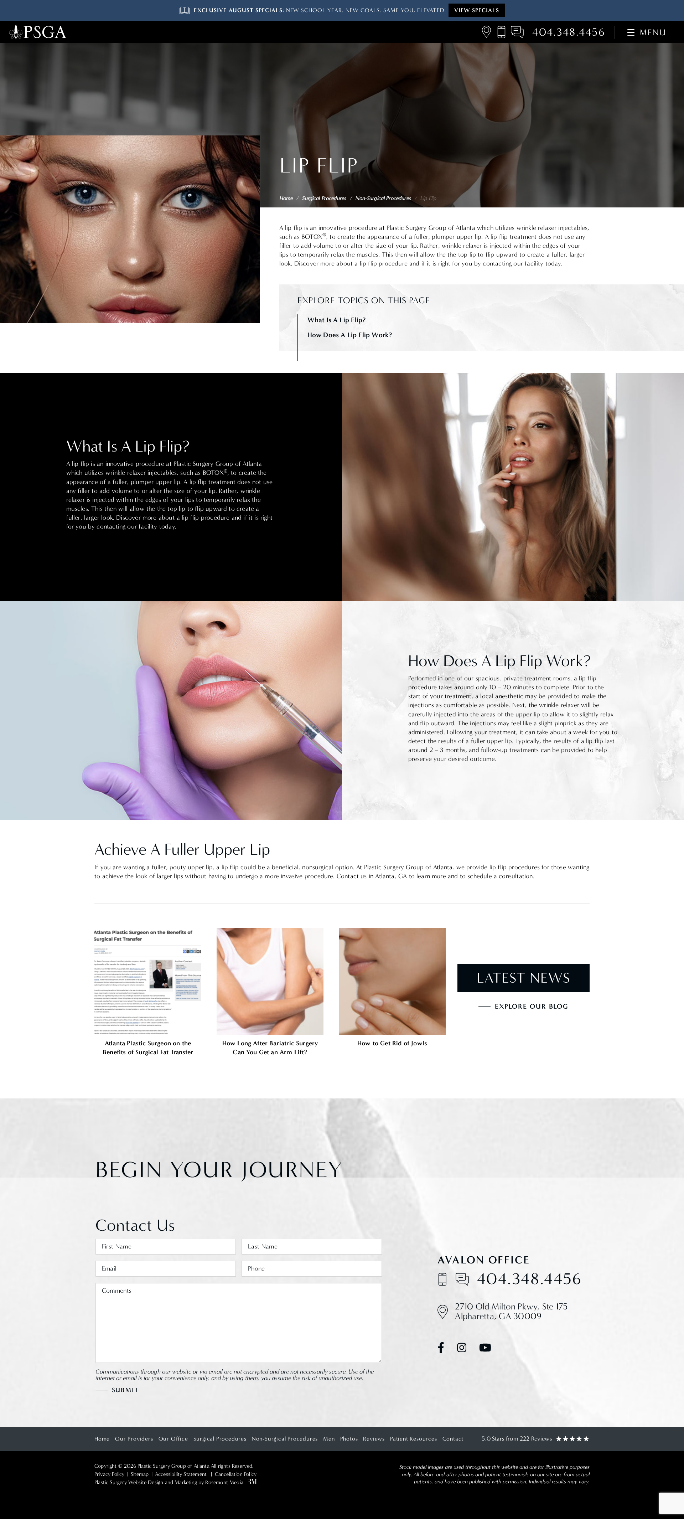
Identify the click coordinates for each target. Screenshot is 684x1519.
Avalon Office (483, 1260)
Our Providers (134, 1438)
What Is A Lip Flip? (336, 320)
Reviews (374, 1438)
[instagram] (461, 1349)
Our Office (173, 1438)
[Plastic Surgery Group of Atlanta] (37, 32)
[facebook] (440, 1349)
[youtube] (485, 1349)
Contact (453, 1438)
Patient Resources (413, 1438)
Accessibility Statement (181, 1474)
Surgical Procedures (324, 198)
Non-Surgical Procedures (383, 198)
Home (286, 198)
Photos (349, 1438)
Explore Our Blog (532, 1006)
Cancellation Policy (235, 1474)
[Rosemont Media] (251, 1482)
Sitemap (140, 1474)
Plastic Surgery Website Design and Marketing (145, 1482)
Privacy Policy (109, 1474)
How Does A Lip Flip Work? (349, 335)
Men (329, 1438)
